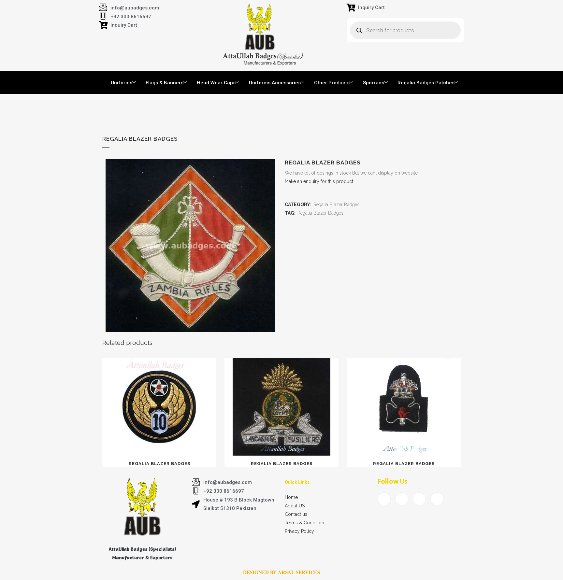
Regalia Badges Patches (426, 83)
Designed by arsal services (281, 572)
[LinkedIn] (419, 498)
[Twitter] (401, 498)
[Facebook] (384, 498)
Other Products (332, 83)
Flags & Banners (164, 83)
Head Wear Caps (216, 83)
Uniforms (121, 83)
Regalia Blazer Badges (336, 204)
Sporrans (373, 83)
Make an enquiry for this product (319, 181)
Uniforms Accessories (275, 83)
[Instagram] (436, 498)
